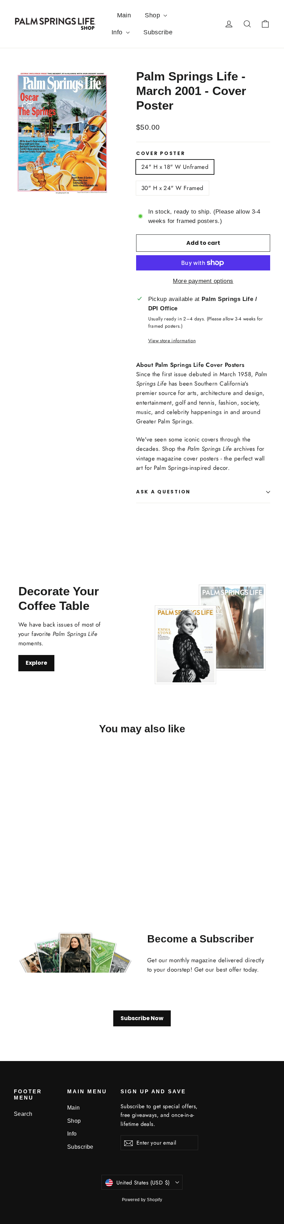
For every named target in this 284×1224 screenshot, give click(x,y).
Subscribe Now (142, 1018)
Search (23, 1114)
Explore (36, 663)
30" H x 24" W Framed (172, 188)
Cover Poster (160, 153)
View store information (172, 340)
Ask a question (163, 492)
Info (118, 32)
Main (124, 15)
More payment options (203, 281)
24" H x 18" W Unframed (174, 167)
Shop (153, 15)
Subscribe (157, 32)
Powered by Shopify (142, 1199)
